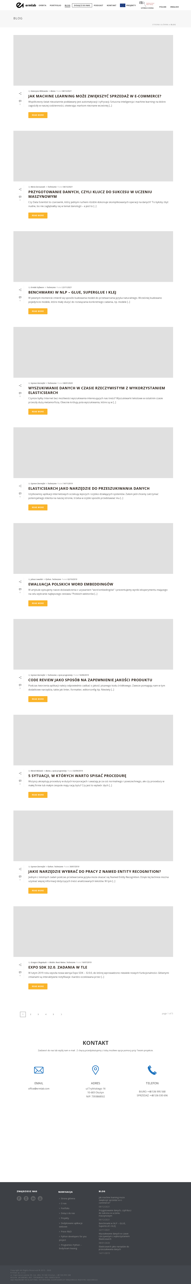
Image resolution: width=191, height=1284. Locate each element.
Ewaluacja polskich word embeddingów (70, 584)
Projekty (65, 1218)
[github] (26, 1198)
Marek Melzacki (37, 771)
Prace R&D (66, 1231)
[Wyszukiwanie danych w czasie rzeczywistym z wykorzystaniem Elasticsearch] (93, 352)
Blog (67, 5)
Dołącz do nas (82, 5)
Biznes (53, 91)
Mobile (52, 962)
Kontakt (111, 5)
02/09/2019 (78, 771)
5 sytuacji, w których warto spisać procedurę (77, 775)
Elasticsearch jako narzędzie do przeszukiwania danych (89, 488)
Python (48, 579)
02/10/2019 (72, 579)
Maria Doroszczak (38, 187)
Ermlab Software (37, 287)
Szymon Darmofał (38, 383)
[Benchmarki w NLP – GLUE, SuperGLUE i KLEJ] (93, 256)
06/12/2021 (68, 187)
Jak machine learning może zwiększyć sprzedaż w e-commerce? (94, 96)
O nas (64, 1203)
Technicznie (52, 187)
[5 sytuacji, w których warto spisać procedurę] (93, 740)
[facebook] (19, 1198)
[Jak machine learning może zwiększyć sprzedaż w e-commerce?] (93, 60)
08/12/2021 (67, 91)
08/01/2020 (68, 383)
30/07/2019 (74, 866)
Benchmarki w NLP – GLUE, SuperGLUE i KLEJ (72, 292)
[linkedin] (33, 1198)
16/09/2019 (84, 675)
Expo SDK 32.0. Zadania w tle (57, 967)
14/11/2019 (68, 483)
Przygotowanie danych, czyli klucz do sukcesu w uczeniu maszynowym (90, 194)
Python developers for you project (73, 1238)
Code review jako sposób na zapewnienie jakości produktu (90, 679)
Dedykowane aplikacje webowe (71, 1225)
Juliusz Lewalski (37, 579)
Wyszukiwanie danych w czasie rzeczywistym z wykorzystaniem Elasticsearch (96, 390)
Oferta (42, 5)
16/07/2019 (86, 962)
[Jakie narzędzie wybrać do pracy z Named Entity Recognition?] (93, 836)
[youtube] (40, 1198)
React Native (61, 962)
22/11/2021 (67, 287)
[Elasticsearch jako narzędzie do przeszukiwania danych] (93, 452)
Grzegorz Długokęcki (39, 962)
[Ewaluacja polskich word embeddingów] (93, 548)
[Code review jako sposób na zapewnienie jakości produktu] (93, 644)
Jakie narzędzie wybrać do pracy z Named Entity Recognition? (94, 871)
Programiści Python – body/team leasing (70, 1246)
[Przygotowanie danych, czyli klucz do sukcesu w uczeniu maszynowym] (93, 156)
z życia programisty (65, 675)
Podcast (98, 5)
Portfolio (55, 5)
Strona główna (160, 25)
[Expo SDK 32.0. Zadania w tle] (93, 931)
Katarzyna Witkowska (39, 91)
